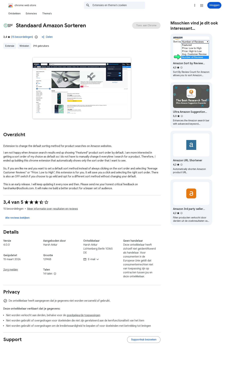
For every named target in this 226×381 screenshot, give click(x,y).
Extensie (9, 45)
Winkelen (24, 45)
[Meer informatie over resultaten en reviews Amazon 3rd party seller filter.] (181, 213)
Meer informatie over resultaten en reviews (52, 208)
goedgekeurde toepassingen (83, 315)
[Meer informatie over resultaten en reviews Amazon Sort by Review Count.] (181, 67)
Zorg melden (10, 269)
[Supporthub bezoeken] (143, 340)
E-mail (91, 259)
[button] (201, 5)
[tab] (14, 14)
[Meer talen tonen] (55, 274)
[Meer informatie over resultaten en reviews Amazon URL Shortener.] (181, 165)
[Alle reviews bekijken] (17, 218)
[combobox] (118, 5)
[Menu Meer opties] (194, 5)
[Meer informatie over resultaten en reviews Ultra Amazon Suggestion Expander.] (182, 116)
